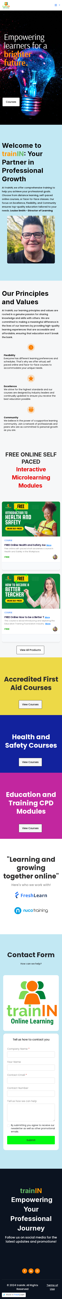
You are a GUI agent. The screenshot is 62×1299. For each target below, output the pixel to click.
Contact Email (17, 1075)
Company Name (18, 1049)
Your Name (14, 1062)
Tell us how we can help (22, 1101)
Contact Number (17, 1088)
